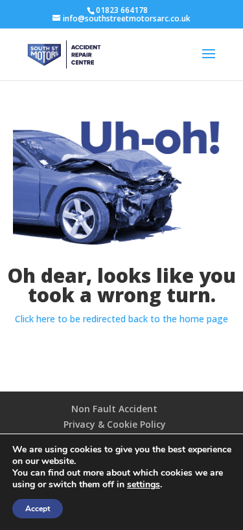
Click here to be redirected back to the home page (121, 319)
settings (143, 485)
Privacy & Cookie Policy (115, 424)
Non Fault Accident (114, 409)
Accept (37, 508)
